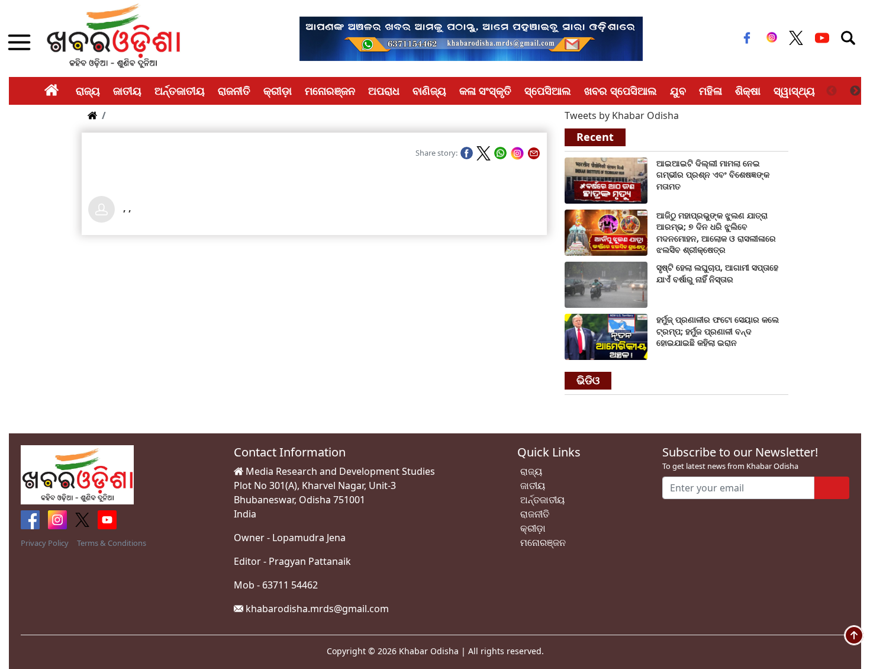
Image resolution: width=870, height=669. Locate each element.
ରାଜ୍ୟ (88, 90)
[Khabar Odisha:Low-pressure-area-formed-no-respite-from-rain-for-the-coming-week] (606, 284)
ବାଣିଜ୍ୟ (429, 90)
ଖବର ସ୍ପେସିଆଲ (620, 90)
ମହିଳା (710, 90)
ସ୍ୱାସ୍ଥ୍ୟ (794, 90)
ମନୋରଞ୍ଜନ (330, 90)
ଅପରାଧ (383, 90)
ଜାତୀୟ (127, 90)
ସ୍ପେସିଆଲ (547, 90)
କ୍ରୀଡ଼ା (277, 90)
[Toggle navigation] (848, 38)
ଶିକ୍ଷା (748, 90)
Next (855, 91)
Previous (831, 91)
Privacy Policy (45, 543)
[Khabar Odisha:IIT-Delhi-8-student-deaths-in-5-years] (606, 179)
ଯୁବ (678, 90)
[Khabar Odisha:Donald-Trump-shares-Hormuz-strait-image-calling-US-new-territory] (606, 336)
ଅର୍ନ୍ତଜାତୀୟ (179, 90)
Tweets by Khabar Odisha (622, 115)
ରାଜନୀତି (234, 90)
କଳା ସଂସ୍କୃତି (485, 90)
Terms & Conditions (111, 543)
